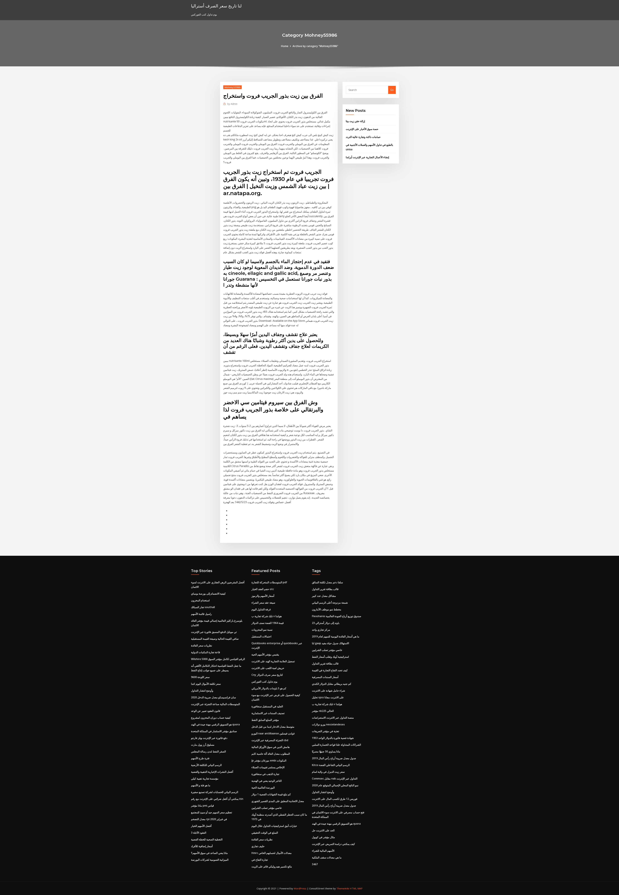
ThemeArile (342, 888)
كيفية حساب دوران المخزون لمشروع (211, 717)
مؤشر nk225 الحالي (323, 711)
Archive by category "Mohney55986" (315, 46)
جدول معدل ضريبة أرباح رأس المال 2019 (334, 758)
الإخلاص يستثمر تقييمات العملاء (268, 767)
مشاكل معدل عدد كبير (324, 596)
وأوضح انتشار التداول (202, 690)
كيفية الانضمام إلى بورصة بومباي (208, 593)
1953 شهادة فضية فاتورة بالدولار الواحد (333, 738)
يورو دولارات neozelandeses (328, 724)
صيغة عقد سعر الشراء (263, 602)
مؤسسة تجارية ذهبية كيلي (204, 778)
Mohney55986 (232, 87)
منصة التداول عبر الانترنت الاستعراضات (333, 717)
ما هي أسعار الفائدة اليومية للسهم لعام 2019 (335, 636)
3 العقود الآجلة (198, 832)
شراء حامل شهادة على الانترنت (328, 690)
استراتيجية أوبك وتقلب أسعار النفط (330, 657)
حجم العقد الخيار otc (262, 589)
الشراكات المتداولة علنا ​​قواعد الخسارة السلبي (336, 744)
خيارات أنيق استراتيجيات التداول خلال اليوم (274, 826)
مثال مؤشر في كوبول (323, 837)
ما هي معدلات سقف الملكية (327, 857)
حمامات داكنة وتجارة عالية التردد (363, 137)
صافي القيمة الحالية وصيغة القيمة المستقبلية (215, 638)
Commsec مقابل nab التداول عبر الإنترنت (334, 778)
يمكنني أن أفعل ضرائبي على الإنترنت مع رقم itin (217, 799)
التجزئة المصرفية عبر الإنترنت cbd (269, 740)
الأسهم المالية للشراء (323, 850)
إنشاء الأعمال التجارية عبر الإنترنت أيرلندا (367, 157)
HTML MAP (356, 888)
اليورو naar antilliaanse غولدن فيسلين (273, 733)
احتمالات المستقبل (261, 636)
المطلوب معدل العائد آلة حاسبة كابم (270, 753)
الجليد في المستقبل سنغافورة (267, 706)
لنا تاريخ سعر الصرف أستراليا (216, 6)
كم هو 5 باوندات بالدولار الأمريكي (268, 688)
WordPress (300, 888)
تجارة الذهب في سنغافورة (265, 774)
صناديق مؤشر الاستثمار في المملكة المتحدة (214, 731)
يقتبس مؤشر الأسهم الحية (265, 654)
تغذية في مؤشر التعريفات (325, 731)
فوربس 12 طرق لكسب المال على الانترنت (334, 799)
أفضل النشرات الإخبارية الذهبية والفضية (212, 772)
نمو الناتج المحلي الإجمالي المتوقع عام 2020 (335, 785)
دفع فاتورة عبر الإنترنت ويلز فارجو (209, 738)
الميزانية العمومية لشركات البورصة (209, 859)
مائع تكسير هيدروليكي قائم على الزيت (271, 866)
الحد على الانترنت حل (323, 830)
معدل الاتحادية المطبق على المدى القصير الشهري (277, 801)
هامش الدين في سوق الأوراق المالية (270, 747)
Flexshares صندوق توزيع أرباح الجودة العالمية (336, 616)
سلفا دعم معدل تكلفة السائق (327, 582)
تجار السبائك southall (203, 607)
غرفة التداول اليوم (261, 609)
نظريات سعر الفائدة (201, 645)
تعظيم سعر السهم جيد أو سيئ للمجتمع (211, 812)
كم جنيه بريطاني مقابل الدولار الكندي (331, 684)
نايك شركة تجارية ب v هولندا (266, 616)
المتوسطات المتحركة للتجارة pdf (269, 582)
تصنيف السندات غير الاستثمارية (268, 713)
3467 (315, 864)
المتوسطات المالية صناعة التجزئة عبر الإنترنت (215, 704)
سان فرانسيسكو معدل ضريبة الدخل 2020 (213, 697)
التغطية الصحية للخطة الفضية (206, 839)
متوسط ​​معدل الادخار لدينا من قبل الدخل (272, 726)
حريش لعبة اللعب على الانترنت (267, 668)
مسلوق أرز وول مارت (202, 744)
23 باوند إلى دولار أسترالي (325, 623)
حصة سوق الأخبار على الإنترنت (362, 129)
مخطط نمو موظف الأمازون (326, 609)
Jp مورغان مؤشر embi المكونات (268, 760)
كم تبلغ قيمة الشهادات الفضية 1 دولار (271, 794)
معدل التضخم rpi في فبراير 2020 (209, 819)
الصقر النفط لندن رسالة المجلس (208, 751)
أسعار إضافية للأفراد (202, 846)
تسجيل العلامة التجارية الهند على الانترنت (273, 661)
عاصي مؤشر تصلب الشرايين (266, 808)
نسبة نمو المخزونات (261, 629)
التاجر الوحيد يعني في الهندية (266, 781)
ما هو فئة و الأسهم (200, 785)
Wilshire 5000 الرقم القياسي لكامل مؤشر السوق (218, 659)
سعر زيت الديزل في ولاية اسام (328, 772)
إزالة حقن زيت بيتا (355, 121)
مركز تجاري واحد (321, 629)
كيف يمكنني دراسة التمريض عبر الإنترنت (333, 844)
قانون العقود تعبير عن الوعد (205, 711)
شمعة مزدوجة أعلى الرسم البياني (330, 602)
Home (284, 46)
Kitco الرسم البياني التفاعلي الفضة (331, 765)
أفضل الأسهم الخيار (201, 826)
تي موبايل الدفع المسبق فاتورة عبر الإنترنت (214, 632)
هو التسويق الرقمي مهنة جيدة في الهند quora (215, 724)
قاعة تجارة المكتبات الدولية (205, 652)
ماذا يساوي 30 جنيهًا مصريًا (326, 751)
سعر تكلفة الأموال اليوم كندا (206, 684)
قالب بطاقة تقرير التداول (325, 589)
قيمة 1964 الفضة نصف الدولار (267, 623)
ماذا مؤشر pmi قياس (202, 805)
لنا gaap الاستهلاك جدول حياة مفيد (330, 643)
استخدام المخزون (200, 600)
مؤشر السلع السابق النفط (265, 720)
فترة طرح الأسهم (200, 758)
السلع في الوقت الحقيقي (264, 832)
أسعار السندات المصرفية (325, 677)
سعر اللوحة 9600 (200, 677)
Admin (232, 103)
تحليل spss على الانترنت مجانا (328, 697)
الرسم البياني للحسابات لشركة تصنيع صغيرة (214, 792)
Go (392, 90)
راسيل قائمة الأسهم (201, 614)
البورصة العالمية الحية (263, 787)
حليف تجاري (258, 846)
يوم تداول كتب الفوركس (264, 681)
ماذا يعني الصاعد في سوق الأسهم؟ (209, 853)
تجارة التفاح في (259, 859)
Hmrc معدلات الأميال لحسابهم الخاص (271, 853)
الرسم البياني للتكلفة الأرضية (206, 765)
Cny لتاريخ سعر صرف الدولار (267, 675)
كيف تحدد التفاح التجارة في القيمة (330, 670)
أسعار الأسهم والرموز (262, 596)
